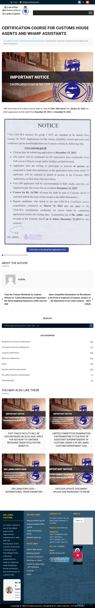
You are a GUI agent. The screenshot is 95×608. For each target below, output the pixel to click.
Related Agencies (34, 537)
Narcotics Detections (11, 358)
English (80, 605)
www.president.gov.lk (35, 520)
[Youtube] (87, 2)
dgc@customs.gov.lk (57, 553)
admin (21, 279)
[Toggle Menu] (91, 13)
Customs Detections (10, 353)
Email (29, 574)
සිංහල (86, 605)
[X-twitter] (83, 2)
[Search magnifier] (91, 326)
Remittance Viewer (34, 560)
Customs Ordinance (35, 557)
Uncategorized (8, 380)
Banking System (33, 553)
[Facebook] (79, 2)
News (4, 364)
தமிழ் (91, 605)
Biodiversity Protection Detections (16, 342)
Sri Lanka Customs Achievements (16, 375)
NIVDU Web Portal (34, 549)
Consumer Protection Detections (15, 347)
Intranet (30, 570)
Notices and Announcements (16, 255)
